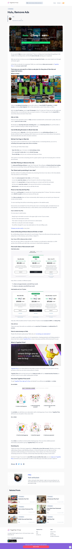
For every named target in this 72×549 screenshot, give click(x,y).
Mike (29, 475)
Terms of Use (53, 531)
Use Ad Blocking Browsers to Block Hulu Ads (24, 130)
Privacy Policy (53, 534)
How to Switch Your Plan (17, 210)
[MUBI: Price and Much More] (12, 519)
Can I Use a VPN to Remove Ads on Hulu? (21, 239)
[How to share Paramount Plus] (12, 509)
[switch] (63, 3)
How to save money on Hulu (19, 331)
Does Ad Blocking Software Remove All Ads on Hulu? (27, 231)
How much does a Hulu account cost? (22, 246)
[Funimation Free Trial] (12, 499)
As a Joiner (14, 417)
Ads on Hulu (14, 117)
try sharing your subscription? (43, 334)
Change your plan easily (17, 228)
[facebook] (16, 464)
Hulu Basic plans (15, 249)
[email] (23, 464)
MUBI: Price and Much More (25, 519)
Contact (59, 2)
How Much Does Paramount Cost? (54, 509)
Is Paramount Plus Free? (53, 499)
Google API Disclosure (54, 536)
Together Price (27, 339)
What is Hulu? (15, 73)
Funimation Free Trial (23, 499)
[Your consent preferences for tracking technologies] (70, 547)
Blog (37, 531)
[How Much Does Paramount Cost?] (41, 509)
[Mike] (10, 18)
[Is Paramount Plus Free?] (41, 499)
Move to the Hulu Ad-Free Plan (20, 189)
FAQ (37, 533)
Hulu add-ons (14, 324)
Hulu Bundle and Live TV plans (18, 289)
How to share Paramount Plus (25, 509)
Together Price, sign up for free (22, 381)
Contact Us (38, 534)
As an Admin (14, 384)
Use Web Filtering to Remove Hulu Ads (22, 162)
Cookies (52, 533)
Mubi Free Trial (50, 519)
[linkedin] (21, 464)
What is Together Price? (18, 342)
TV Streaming (10, 8)
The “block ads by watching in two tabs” (23, 170)
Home (54, 2)
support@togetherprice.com (17, 537)
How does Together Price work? (20, 378)
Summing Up (15, 446)
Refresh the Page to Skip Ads (20, 139)
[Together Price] (16, 2)
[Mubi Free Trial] (41, 519)
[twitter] (19, 464)
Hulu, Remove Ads (18, 12)
